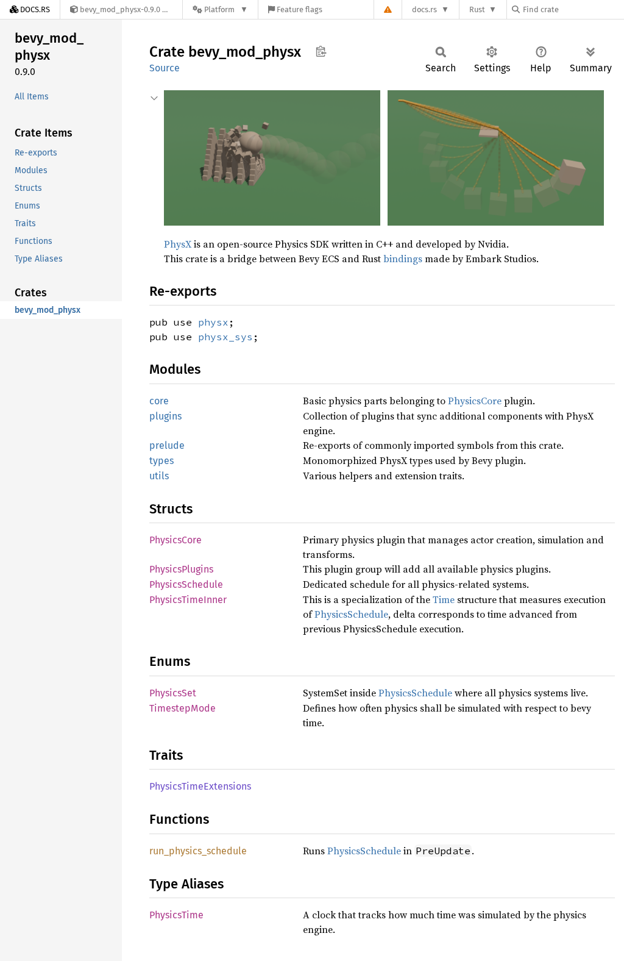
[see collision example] (273, 222)
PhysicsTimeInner (188, 600)
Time (444, 599)
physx (213, 322)
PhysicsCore (475, 400)
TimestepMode (182, 708)
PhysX (177, 244)
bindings (402, 258)
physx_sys (225, 336)
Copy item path (321, 51)
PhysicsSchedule (186, 584)
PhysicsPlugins (181, 569)
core (159, 401)
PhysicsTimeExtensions (200, 786)
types (161, 460)
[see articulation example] (496, 222)
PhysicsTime (176, 915)
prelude (167, 445)
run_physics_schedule (198, 851)
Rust (477, 9)
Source (164, 68)
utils (159, 476)
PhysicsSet (172, 693)
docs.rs (424, 9)
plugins (165, 416)
